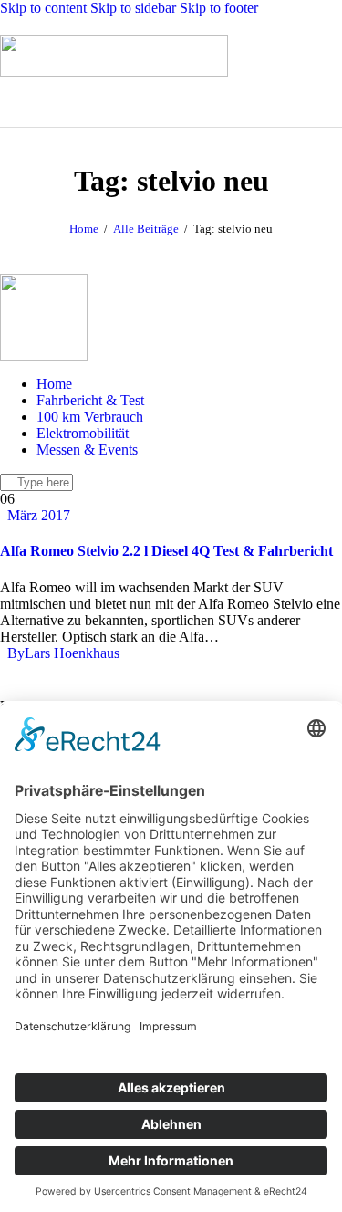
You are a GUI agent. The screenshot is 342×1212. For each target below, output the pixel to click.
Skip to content (43, 8)
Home (83, 228)
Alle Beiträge (146, 228)
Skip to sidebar (133, 8)
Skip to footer (219, 8)
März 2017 (38, 515)
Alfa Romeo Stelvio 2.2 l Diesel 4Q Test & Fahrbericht (166, 551)
